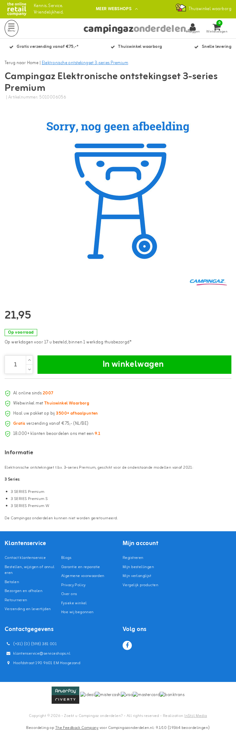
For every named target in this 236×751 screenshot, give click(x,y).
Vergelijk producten (140, 585)
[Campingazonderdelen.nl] (17, 9)
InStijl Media (195, 716)
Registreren (133, 558)
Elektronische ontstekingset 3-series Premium (85, 63)
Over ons (69, 594)
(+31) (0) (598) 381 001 (34, 644)
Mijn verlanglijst (137, 576)
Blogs (66, 558)
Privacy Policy (73, 585)
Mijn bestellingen (138, 567)
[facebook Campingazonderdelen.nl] (127, 645)
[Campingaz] (208, 282)
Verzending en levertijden (28, 609)
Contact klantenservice (25, 558)
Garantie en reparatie (80, 567)
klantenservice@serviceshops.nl (41, 653)
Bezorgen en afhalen (23, 591)
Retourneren (16, 600)
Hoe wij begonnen (77, 612)
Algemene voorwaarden (82, 576)
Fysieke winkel (74, 603)
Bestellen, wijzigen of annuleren (30, 570)
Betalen (12, 582)
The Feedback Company (76, 728)
